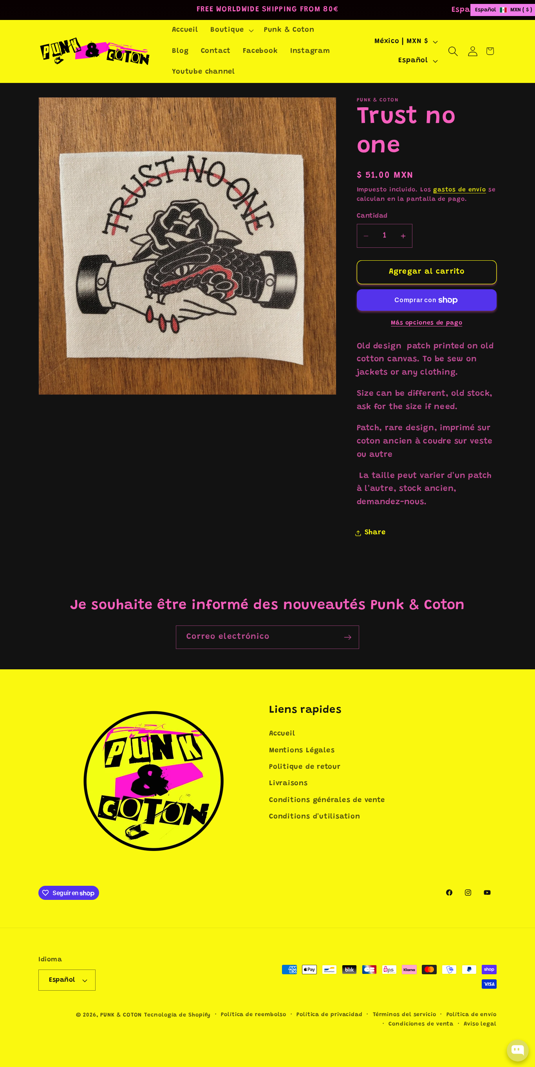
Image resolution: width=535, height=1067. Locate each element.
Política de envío (471, 1015)
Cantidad (372, 216)
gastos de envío (459, 190)
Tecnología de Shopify (177, 1015)
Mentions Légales (301, 750)
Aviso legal (480, 1024)
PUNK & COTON (121, 1015)
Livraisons (288, 783)
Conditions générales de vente (327, 800)
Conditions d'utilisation (314, 816)
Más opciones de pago (426, 323)
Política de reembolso (253, 1015)
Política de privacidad (329, 1015)
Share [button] (375, 533)
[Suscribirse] (347, 637)
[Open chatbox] (518, 1051)
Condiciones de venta (421, 1024)
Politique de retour (305, 767)
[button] (231, 30)
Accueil (282, 733)
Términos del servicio (404, 1015)
